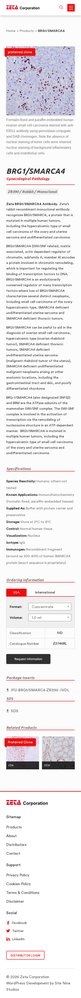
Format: (16, 607)
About (11, 836)
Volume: (16, 617)
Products (14, 827)
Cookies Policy (18, 884)
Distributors (16, 844)
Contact (13, 853)
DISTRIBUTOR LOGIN (25, 955)
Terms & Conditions (22, 892)
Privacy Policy (17, 875)
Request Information (28, 659)
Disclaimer (15, 901)
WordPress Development (27, 983)
